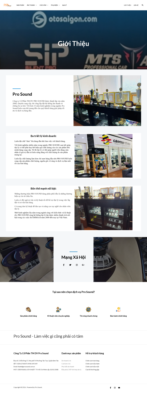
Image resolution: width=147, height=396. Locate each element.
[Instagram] (115, 388)
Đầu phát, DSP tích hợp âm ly (71, 369)
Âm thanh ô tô (66, 361)
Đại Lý (64, 5)
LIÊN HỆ (136, 5)
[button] (36, 5)
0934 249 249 (32, 364)
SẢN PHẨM (20, 5)
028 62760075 (22, 364)
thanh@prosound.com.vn (26, 366)
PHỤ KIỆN (54, 5)
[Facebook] (110, 388)
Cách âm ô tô (66, 364)
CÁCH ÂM (43, 5)
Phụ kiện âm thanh (68, 366)
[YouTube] (119, 388)
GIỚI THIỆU (127, 5)
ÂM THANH (31, 5)
